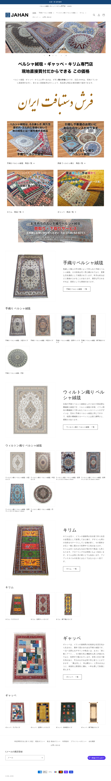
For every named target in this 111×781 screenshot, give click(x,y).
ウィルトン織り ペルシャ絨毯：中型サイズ (43, 478)
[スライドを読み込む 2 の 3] (52, 55)
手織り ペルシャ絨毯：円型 (14, 373)
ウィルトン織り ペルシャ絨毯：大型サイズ (17, 478)
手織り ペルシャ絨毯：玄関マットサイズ (68, 341)
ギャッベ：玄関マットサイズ (40, 727)
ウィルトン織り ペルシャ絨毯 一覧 (80, 427)
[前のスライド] (44, 55)
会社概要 (92, 741)
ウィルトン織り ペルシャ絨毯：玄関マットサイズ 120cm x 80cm (93, 478)
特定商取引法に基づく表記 (23, 741)
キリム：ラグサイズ (12, 619)
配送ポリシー (40, 741)
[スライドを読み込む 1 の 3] (49, 55)
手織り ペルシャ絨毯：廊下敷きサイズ (93, 341)
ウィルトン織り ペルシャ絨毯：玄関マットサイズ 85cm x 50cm (68, 478)
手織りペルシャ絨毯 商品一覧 (19, 163)
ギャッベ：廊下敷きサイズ (90, 727)
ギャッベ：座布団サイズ (64, 727)
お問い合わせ (55, 745)
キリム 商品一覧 (14, 212)
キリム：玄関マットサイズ (39, 619)
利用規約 (65, 741)
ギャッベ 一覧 (72, 677)
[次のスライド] (61, 55)
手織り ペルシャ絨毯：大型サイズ (16, 340)
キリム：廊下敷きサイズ (64, 619)
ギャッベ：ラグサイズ (12, 727)
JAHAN (12, 776)
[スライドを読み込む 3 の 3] (56, 55)
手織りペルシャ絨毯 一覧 (76, 289)
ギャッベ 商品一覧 (66, 212)
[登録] (42, 757)
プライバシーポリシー (79, 741)
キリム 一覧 (71, 569)
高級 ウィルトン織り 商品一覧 (70, 163)
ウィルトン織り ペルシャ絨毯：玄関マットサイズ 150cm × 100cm (17, 510)
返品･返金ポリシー (53, 741)
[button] (46, 13)
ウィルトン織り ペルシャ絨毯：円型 (42, 510)
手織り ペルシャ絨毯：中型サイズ (42, 340)
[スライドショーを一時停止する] (66, 55)
